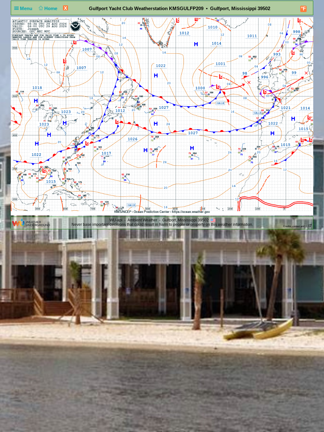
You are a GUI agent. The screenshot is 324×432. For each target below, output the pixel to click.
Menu (27, 8)
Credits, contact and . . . (295, 226)
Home (51, 8)
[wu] (31, 222)
